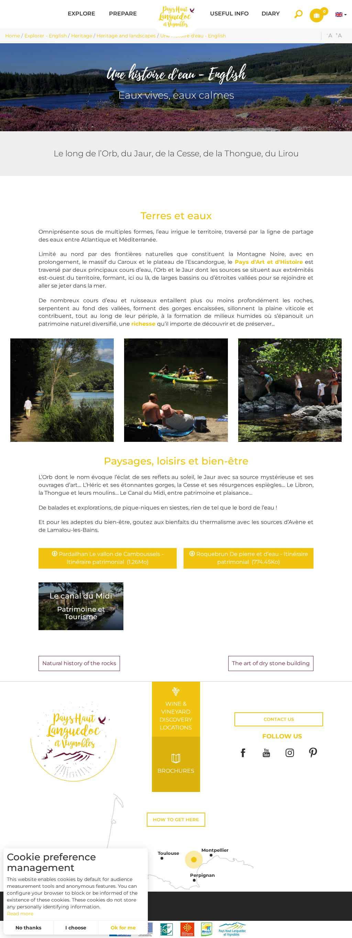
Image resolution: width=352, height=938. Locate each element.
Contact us (279, 719)
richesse (144, 324)
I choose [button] (75, 928)
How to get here (176, 819)
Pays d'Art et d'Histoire (269, 262)
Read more (20, 914)
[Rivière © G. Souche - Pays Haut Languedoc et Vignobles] (290, 390)
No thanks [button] (28, 928)
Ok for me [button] (123, 928)
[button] (81, 14)
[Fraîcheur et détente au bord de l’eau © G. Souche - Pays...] (176, 390)
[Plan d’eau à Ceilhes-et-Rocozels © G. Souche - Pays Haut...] (62, 390)
